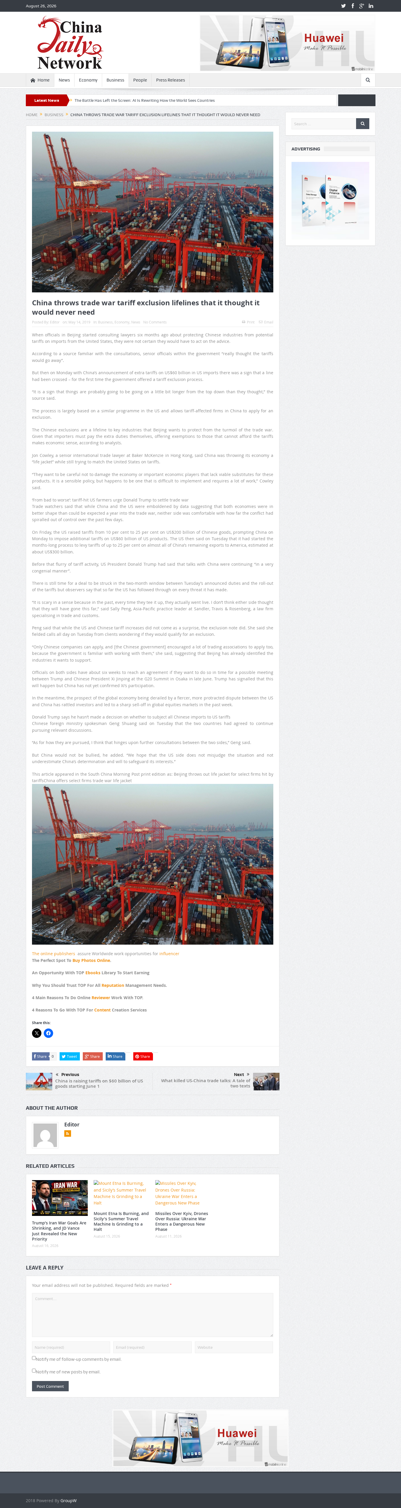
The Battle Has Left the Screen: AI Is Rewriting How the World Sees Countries (145, 100)
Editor (55, 322)
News (64, 80)
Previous (70, 1074)
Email (268, 322)
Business (115, 80)
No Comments (155, 322)
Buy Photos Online (91, 960)
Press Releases (170, 80)
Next (239, 1074)
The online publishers (53, 953)
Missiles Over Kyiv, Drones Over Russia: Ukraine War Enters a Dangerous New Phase (181, 1221)
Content (102, 1010)
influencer (169, 953)
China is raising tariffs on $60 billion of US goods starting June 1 (99, 1083)
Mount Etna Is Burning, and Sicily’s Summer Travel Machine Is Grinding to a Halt (121, 1221)
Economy (88, 80)
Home (44, 80)
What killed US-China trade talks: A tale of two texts (205, 1083)
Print (251, 322)
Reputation (113, 985)
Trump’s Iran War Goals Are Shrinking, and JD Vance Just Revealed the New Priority (59, 1231)
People (140, 80)
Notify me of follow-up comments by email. (79, 1359)
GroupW (68, 1500)
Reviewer (101, 997)
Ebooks (92, 972)
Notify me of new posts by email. (68, 1372)
